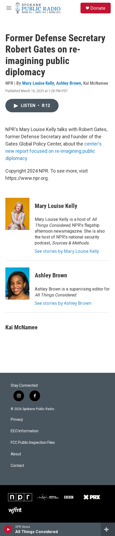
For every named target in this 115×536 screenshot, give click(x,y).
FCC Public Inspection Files (33, 443)
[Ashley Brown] (17, 283)
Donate (97, 8)
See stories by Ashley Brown (63, 303)
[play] (8, 529)
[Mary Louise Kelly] (17, 214)
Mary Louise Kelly (38, 83)
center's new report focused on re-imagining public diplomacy (53, 151)
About (16, 454)
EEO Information (25, 431)
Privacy (17, 420)
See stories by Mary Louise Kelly (67, 251)
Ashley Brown (68, 83)
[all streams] (108, 529)
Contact (17, 466)
